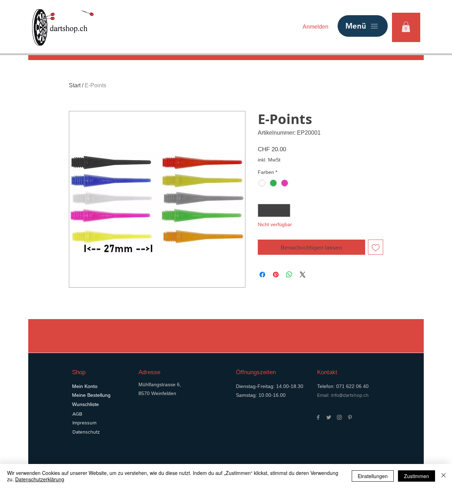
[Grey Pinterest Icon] (350, 417)
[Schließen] (443, 476)
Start (75, 85)
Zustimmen (416, 476)
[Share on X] (302, 274)
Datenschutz (86, 432)
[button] (406, 27)
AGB (77, 414)
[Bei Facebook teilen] (262, 274)
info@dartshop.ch (350, 395)
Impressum (84, 422)
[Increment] (284, 210)
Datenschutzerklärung (39, 479)
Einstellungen (373, 476)
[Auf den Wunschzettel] (375, 247)
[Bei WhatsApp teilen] (289, 274)
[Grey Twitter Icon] (329, 417)
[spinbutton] (274, 210)
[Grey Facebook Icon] (318, 417)
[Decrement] (263, 210)
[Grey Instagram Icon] (339, 417)
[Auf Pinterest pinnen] (276, 274)
